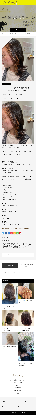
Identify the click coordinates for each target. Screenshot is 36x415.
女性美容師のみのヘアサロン (16, 246)
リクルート (5, 406)
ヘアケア (28, 245)
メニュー (20, 404)
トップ (3, 401)
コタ (26, 244)
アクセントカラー (9, 244)
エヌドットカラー (17, 244)
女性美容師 (7, 246)
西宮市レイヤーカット (8, 247)
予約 (19, 406)
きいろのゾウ (6, 84)
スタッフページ (22, 401)
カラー (23, 244)
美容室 (28, 246)
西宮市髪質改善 (23, 247)
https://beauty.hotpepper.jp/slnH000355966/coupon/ (15, 228)
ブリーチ (23, 245)
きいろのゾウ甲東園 (22, 243)
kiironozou (9, 237)
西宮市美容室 (17, 247)
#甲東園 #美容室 (7, 243)
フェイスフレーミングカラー (14, 245)
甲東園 (25, 246)
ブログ (3, 404)
